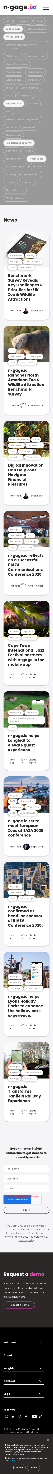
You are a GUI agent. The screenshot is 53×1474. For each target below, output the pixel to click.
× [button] (47, 1440)
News (10, 219)
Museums (39, 166)
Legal (7, 1394)
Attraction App (36, 29)
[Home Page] (20, 7)
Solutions (10, 1342)
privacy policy (26, 1240)
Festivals (12, 151)
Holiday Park (14, 158)
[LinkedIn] (14, 1418)
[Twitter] (7, 1418)
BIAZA (10, 87)
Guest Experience (17, 64)
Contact (9, 1381)
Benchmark (13, 135)
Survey (10, 182)
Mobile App (13, 29)
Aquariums (35, 72)
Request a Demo (19, 1305)
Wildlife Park (14, 37)
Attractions (13, 80)
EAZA (9, 95)
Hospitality (36, 158)
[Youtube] (35, 1418)
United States (15, 190)
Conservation (36, 56)
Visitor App (13, 56)
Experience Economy (19, 143)
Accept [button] (19, 1467)
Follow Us (9, 1409)
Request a (24, 1274)
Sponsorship (31, 174)
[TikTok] (42, 1418)
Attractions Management (22, 119)
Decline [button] (33, 1467)
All (7, 21)
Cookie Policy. (14, 1460)
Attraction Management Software (22, 46)
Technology (13, 72)
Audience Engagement (20, 127)
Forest (29, 151)
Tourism (27, 182)
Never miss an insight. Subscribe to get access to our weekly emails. (26, 1153)
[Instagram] (21, 1418)
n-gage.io (23, 21)
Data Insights (29, 87)
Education (34, 80)
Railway (11, 174)
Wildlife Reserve (16, 198)
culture (33, 103)
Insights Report (15, 166)
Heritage (25, 95)
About (8, 1355)
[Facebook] (28, 1418)
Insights (9, 1368)
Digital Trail (13, 103)
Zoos (40, 21)
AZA (8, 111)
